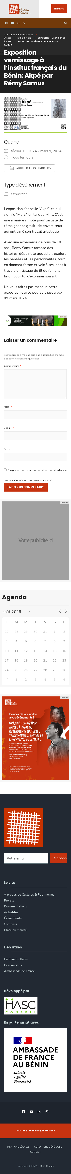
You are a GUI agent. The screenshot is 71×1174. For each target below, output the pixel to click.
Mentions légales (18, 1146)
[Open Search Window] (65, 23)
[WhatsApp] (24, 23)
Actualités (11, 912)
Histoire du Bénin (16, 959)
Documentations (15, 906)
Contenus (10, 924)
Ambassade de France (19, 971)
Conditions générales (48, 1146)
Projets (9, 900)
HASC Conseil (46, 1166)
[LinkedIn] (18, 23)
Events (7, 37)
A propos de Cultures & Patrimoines (29, 894)
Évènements (13, 918)
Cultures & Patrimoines (18, 34)
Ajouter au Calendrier (32, 168)
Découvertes (13, 965)
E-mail (9, 427)
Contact (35, 1152)
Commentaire (12, 366)
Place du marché (15, 930)
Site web (8, 449)
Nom (8, 406)
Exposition (24, 37)
